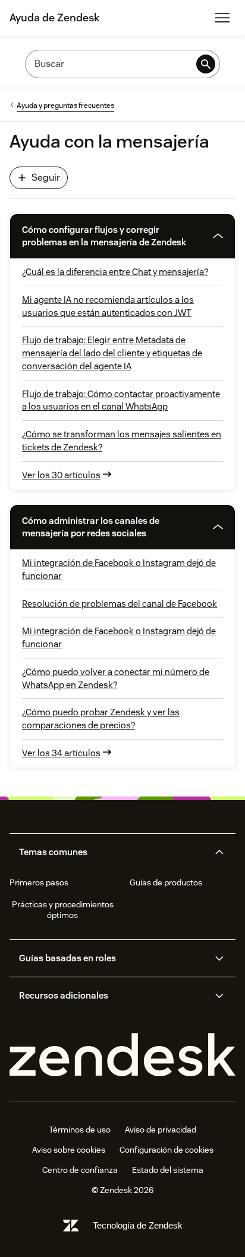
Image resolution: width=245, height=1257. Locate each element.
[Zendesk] (122, 1055)
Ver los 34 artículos (61, 753)
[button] (105, 236)
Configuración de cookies (166, 1150)
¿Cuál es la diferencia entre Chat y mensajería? (115, 271)
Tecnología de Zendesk (138, 1225)
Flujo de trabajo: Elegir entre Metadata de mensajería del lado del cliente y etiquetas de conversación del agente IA (112, 353)
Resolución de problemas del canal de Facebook (119, 603)
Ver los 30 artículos (61, 475)
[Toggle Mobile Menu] (222, 18)
